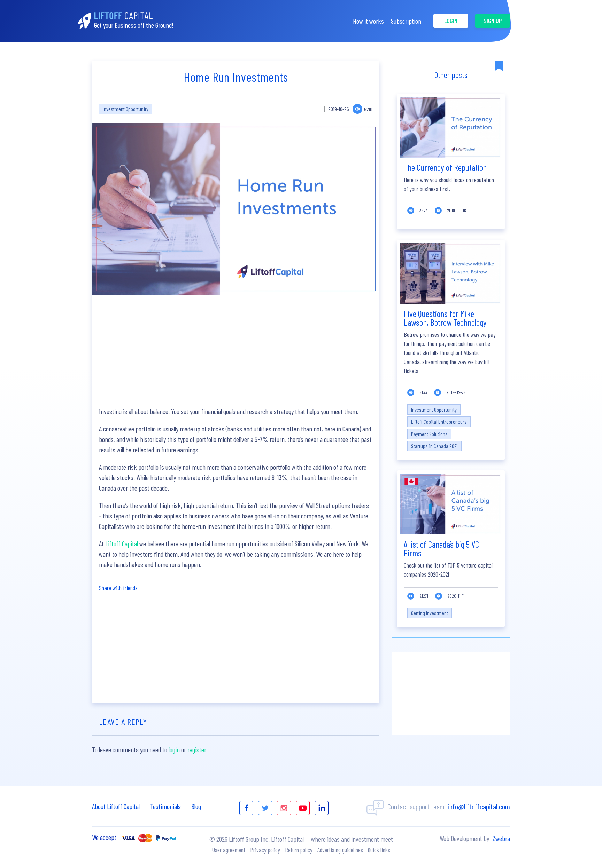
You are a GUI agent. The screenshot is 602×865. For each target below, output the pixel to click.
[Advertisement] (235, 350)
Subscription (406, 21)
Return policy (298, 850)
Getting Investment (429, 613)
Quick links (379, 850)
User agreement (228, 850)
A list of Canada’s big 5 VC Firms (441, 548)
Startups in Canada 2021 (434, 446)
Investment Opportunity (125, 108)
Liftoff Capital (121, 543)
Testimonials (165, 806)
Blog (196, 806)
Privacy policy (265, 850)
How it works (368, 21)
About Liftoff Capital (116, 806)
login (450, 20)
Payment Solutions (429, 433)
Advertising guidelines (340, 850)
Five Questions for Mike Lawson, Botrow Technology (445, 317)
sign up (493, 20)
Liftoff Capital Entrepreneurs (439, 421)
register (196, 749)
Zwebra (501, 838)
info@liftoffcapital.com (479, 806)
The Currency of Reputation (445, 167)
